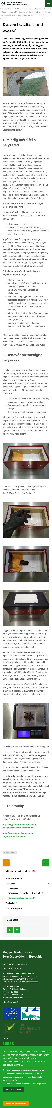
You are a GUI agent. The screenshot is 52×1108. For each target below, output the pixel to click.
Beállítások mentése (13, 1089)
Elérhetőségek (12, 903)
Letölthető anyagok (14, 908)
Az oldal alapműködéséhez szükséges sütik (25, 1070)
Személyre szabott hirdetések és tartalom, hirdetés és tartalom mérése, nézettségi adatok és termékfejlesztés (24, 1077)
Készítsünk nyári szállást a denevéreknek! (26, 893)
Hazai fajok (13, 888)
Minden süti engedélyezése (16, 1103)
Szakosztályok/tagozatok (39, 12)
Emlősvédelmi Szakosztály (10, 15)
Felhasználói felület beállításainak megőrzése (26, 1084)
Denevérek (27, 15)
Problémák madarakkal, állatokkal (28, 9)
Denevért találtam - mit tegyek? (22, 898)
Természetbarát (6, 9)
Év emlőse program (14, 878)
